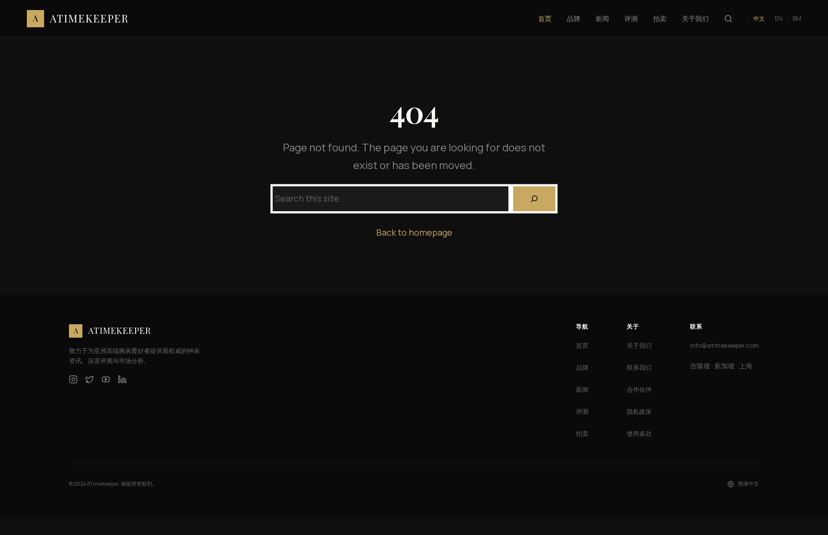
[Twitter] (89, 379)
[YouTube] (106, 379)
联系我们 (639, 367)
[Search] (534, 198)
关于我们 (639, 345)
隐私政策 (639, 411)
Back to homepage (414, 232)
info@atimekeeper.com (724, 345)
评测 (582, 411)
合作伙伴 (639, 389)
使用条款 (639, 433)
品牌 (582, 367)
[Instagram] (73, 379)
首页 (582, 345)
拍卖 (582, 433)
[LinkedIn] (122, 379)
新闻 (582, 389)
